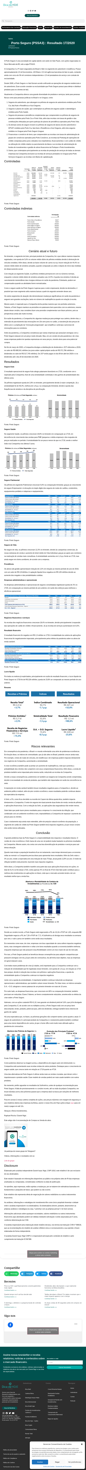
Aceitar (40, 1462)
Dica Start (28, 1389)
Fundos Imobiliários (31, 1416)
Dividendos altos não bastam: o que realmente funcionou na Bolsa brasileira (60, 1287)
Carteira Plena (29, 1393)
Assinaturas (73, 1392)
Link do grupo (9, 1161)
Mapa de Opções (53, 1419)
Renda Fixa (48, 27)
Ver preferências (74, 1462)
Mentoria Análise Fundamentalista (53, 1407)
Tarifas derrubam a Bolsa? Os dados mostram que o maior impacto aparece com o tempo (62, 1295)
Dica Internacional (30, 1402)
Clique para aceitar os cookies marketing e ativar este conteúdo (43, 1254)
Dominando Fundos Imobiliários (53, 1394)
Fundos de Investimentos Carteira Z (32, 1411)
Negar (57, 1462)
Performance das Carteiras (11, 27)
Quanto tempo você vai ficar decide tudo (18, 1294)
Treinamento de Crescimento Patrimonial (55, 1413)
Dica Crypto (28, 1425)
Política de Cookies (49, 1466)
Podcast (72, 1401)
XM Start (27, 1438)
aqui (72, 1103)
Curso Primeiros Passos (55, 1389)
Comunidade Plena (31, 1429)
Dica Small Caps (30, 1406)
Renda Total (29, 1433)
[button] (82, 1444)
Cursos (72, 1396)
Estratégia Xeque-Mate (32, 1397)
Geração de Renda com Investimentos (55, 1401)
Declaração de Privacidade (64, 1466)
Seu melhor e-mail (52, 1358)
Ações (40, 27)
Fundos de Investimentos (62, 27)
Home (72, 1388)
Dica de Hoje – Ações (31, 1421)
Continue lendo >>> (10, 1290)
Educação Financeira (29, 27)
